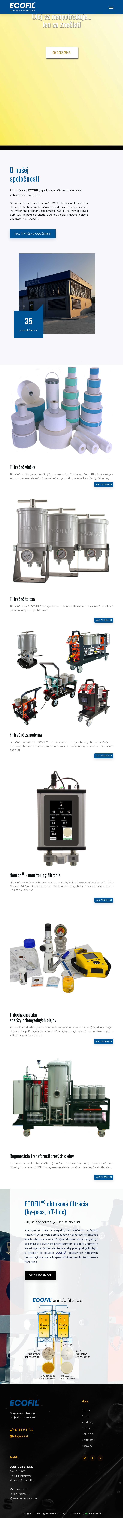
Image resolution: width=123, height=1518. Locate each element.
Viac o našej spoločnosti (32, 233)
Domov (86, 1410)
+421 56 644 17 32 (23, 1429)
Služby (86, 1428)
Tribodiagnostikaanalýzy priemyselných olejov (33, 1017)
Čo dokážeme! (61, 52)
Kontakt (87, 1445)
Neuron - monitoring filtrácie (35, 875)
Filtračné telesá (22, 599)
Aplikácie (87, 1434)
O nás (85, 1416)
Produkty (87, 1422)
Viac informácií (104, 484)
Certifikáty (88, 1439)
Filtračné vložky (22, 467)
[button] (111, 7)
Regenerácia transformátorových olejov (42, 1156)
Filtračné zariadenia (26, 734)
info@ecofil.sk (20, 1436)
